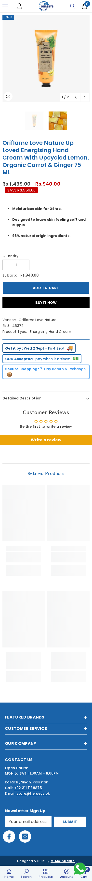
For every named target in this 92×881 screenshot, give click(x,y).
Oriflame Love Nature (38, 319)
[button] (75, 97)
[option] (46, 58)
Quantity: (10, 255)
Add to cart (46, 287)
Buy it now (46, 302)
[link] (23, 557)
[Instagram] (25, 836)
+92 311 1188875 (28, 787)
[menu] (5, 6)
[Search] (73, 6)
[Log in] (19, 6)
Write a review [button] (46, 440)
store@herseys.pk (33, 793)
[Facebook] (9, 836)
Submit (70, 821)
